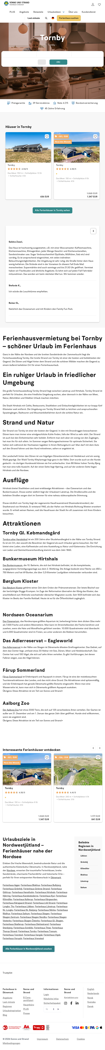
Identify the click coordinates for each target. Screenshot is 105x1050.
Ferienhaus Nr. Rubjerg (25, 910)
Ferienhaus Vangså (33, 934)
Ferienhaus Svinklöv (23, 927)
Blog (5, 1015)
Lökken (84, 856)
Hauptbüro (28, 1004)
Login (46, 994)
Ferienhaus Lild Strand (44, 902)
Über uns (72, 12)
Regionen (7, 1006)
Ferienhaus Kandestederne (25, 895)
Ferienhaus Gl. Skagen (52, 920)
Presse (26, 1013)
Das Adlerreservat (12, 647)
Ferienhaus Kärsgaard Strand (17, 902)
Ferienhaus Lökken (24, 906)
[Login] (93, 4)
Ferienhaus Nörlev (47, 910)
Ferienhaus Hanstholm (23, 892)
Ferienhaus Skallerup (13, 924)
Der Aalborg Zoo (11, 709)
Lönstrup (84, 881)
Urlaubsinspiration (12, 1010)
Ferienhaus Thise (42, 927)
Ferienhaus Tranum (47, 931)
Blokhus (84, 874)
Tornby (11, 165)
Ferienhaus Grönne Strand (36, 888)
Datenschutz (62, 1039)
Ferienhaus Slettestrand (37, 924)
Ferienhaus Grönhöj (12, 888)
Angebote (24, 12)
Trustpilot (7, 972)
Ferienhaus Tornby (27, 931)
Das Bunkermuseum (12, 565)
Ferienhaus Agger (11, 885)
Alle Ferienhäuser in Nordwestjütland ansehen (28, 948)
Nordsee (11, 870)
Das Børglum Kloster (13, 587)
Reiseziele (38, 12)
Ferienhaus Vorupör (12, 938)
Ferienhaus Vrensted (33, 938)
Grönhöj (84, 862)
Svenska (91, 1002)
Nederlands (93, 993)
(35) (58, 62)
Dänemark (56, 877)
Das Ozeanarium (11, 621)
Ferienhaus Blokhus (30, 885)
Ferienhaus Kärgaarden (45, 899)
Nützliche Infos (51, 998)
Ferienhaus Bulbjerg (51, 885)
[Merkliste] (99, 4)
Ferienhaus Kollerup (23, 899)
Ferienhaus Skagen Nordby (33, 917)
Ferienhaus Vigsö (52, 934)
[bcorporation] (48, 1029)
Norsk (90, 997)
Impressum (42, 1039)
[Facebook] (71, 1003)
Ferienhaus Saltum (20, 913)
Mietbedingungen (11, 1043)
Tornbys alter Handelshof (15, 539)
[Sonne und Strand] (16, 4)
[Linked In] (77, 1003)
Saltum (84, 887)
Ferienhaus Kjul (47, 895)
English (90, 989)
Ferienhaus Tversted (13, 934)
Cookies (81, 1039)
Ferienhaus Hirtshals (45, 892)
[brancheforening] (12, 1029)
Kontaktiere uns (71, 997)
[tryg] (39, 1029)
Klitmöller (85, 868)
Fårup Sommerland (12, 676)
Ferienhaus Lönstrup (45, 906)
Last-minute (34, 18)
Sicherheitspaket (52, 1003)
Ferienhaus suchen (68, 18)
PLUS (12, 12)
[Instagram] (65, 1003)
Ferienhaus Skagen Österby (26, 920)
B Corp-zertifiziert (28, 999)
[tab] (18, 161)
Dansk (90, 1006)
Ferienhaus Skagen (40, 913)
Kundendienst (89, 12)
